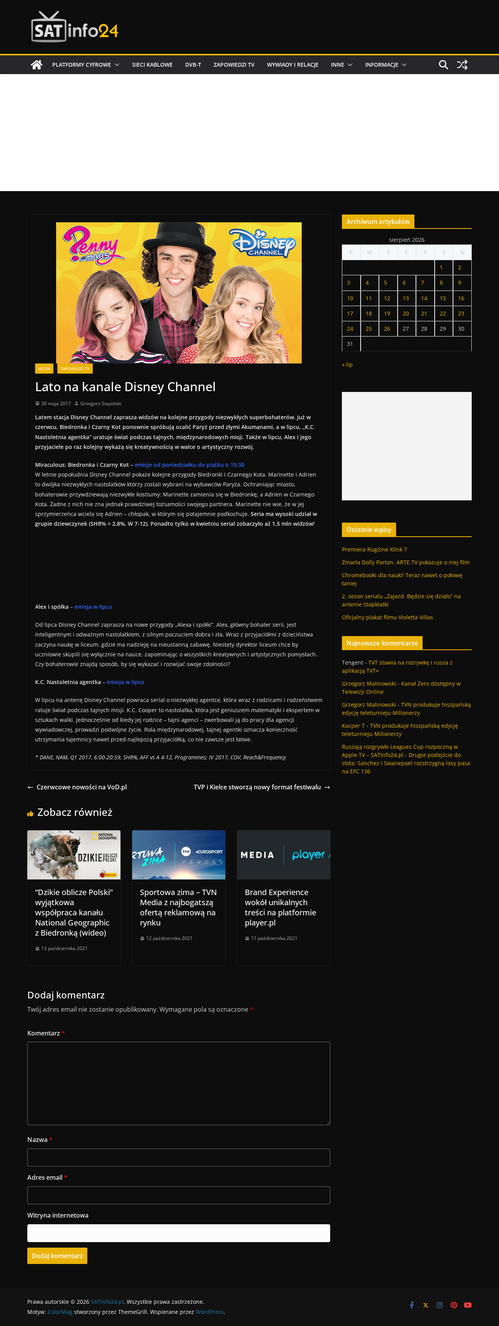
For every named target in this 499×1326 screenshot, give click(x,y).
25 (369, 328)
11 (369, 298)
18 (369, 313)
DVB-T (193, 64)
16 (461, 298)
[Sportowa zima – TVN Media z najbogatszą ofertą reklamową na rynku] (178, 835)
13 (406, 298)
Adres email (47, 1177)
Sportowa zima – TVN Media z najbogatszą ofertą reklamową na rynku (178, 907)
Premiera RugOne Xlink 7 (374, 549)
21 (424, 313)
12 (387, 298)
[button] (115, 64)
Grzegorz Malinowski (369, 683)
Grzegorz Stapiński (100, 403)
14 (424, 298)
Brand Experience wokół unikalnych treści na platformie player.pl (280, 907)
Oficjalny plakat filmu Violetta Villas (387, 617)
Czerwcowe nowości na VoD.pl (82, 787)
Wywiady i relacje (293, 64)
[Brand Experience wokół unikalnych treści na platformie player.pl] (283, 835)
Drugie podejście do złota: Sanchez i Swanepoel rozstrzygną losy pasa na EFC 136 (406, 763)
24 (350, 328)
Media (44, 368)
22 (443, 313)
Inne (337, 64)
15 (443, 298)
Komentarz (46, 1033)
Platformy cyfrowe (81, 64)
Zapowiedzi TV (234, 64)
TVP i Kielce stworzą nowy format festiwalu (257, 787)
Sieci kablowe (152, 64)
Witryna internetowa (57, 1215)
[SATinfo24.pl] (36, 64)
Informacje (381, 64)
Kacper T (353, 725)
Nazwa (40, 1139)
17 (350, 313)
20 (406, 313)
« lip (347, 364)
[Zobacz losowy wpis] (462, 64)
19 (387, 313)
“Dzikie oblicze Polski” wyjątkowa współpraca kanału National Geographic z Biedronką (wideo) (74, 912)
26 (387, 328)
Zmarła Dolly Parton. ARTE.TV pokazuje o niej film (406, 562)
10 (350, 298)
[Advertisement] (249, 132)
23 (461, 313)
